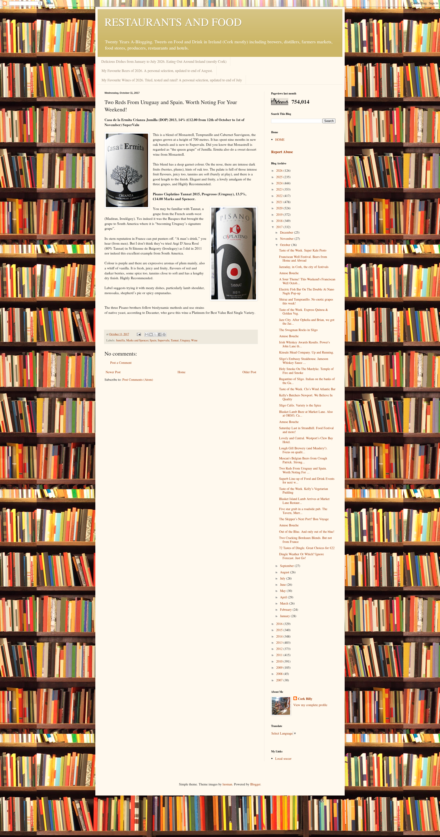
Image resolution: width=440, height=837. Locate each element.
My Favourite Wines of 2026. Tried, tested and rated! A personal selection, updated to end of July (172, 79)
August (285, 572)
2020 (279, 208)
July (283, 578)
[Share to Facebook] (159, 334)
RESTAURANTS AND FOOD (173, 21)
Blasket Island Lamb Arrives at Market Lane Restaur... (304, 501)
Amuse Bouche (289, 273)
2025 (279, 177)
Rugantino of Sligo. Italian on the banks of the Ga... (307, 381)
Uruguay (185, 340)
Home (181, 372)
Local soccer (283, 758)
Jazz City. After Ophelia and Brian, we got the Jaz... (306, 322)
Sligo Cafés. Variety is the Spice (300, 405)
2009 (279, 667)
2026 (279, 170)
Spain (153, 340)
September (287, 566)
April (284, 597)
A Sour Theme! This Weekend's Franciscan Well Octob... (307, 281)
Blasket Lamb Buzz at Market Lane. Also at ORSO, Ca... (306, 413)
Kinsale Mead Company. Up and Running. (306, 352)
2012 (279, 648)
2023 (279, 189)
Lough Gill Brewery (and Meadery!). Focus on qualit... (303, 450)
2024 (279, 183)
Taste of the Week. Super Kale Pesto (302, 250)
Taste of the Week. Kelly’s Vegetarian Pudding (303, 490)
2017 (279, 227)
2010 (279, 661)
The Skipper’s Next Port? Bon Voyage (304, 519)
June (283, 584)
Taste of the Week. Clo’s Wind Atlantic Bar (307, 389)
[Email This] (146, 334)
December (287, 232)
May (283, 590)
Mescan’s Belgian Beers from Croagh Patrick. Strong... (303, 460)
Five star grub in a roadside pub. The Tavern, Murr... (303, 511)
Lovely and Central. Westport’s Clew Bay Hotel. (306, 440)
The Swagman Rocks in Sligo (298, 330)
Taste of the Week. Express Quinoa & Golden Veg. (303, 311)
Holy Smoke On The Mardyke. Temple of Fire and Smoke (306, 371)
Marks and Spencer (137, 340)
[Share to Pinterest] (164, 334)
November (287, 238)
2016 (279, 624)
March (284, 603)
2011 (279, 655)
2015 (279, 630)
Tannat (175, 340)
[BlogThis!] (151, 334)
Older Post (249, 372)
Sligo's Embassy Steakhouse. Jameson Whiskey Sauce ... (303, 360)
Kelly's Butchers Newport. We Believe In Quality (306, 397)
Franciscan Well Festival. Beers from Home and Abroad (303, 258)
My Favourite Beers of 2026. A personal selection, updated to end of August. (157, 70)
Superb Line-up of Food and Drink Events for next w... (306, 480)
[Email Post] (138, 334)
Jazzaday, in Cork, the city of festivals (303, 267)
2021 (279, 202)
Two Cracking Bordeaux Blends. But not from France (305, 540)
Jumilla (120, 340)
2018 (279, 220)
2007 (279, 680)
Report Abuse (282, 152)
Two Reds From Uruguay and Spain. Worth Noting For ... (303, 470)
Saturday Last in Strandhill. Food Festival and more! (306, 430)
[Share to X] (155, 334)
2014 (279, 636)
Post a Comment (121, 362)
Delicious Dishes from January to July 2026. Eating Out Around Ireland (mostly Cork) (163, 61)
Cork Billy (305, 698)
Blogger (255, 784)
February (286, 609)
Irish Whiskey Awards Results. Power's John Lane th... (304, 344)
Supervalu (163, 340)
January (285, 616)
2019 (279, 214)
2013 (279, 642)
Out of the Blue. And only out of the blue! (306, 531)
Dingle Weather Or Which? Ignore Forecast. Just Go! (301, 556)
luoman (227, 784)
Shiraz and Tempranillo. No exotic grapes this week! (306, 301)
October (285, 245)
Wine (194, 340)
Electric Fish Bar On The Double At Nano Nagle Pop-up (306, 291)
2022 (279, 195)
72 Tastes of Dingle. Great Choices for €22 (307, 548)
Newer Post (113, 372)
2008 (279, 673)
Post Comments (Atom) (137, 379)
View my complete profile (310, 705)
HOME (280, 139)
